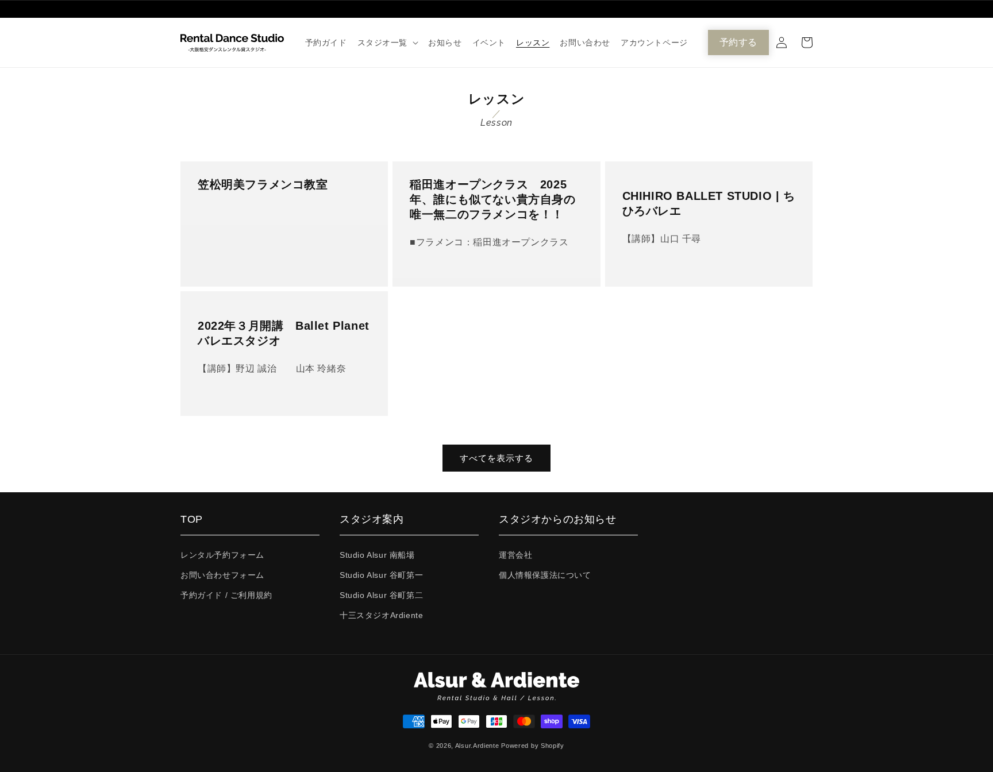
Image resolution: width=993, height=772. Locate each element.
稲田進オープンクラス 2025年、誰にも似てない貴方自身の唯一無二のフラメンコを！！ (492, 199)
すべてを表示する (496, 458)
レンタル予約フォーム (222, 554)
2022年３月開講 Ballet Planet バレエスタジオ (284, 333)
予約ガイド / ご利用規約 (226, 595)
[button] (388, 42)
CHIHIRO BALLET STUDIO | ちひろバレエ (708, 203)
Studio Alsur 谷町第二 (381, 595)
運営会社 (515, 554)
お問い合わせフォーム (222, 575)
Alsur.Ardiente (477, 745)
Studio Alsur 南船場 (377, 554)
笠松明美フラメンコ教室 (263, 184)
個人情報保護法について (545, 575)
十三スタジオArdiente (381, 615)
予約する (738, 42)
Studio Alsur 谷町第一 (381, 575)
